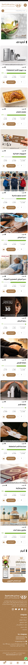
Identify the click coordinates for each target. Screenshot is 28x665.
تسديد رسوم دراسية (19, 196)
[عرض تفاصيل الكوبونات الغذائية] (14, 139)
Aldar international (10, 654)
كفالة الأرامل (21, 363)
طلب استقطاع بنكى (21, 625)
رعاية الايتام (22, 321)
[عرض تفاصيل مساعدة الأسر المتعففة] (14, 432)
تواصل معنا (24, 617)
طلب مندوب (23, 627)
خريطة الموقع (23, 620)
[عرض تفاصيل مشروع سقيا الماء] (14, 516)
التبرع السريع (11, 82)
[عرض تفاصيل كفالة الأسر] (14, 390)
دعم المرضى (21, 237)
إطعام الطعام (21, 112)
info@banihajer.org (20, 641)
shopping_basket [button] (4, 663)
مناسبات (24, 629)
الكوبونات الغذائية (19, 154)
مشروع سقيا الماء (19, 530)
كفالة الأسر (22, 405)
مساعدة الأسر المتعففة (17, 446)
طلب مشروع (23, 622)
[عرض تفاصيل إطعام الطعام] (14, 98)
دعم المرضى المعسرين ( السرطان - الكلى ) (14, 279)
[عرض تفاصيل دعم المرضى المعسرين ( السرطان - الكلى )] (14, 265)
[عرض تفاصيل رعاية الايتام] (14, 307)
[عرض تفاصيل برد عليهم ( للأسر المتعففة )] (14, 56)
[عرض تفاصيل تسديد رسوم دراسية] (14, 181)
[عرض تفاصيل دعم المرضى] (14, 223)
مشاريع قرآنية (21, 488)
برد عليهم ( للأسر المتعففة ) (16, 70)
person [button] (11, 663)
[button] (3, 26)
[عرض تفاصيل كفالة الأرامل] (14, 348)
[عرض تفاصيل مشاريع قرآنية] (14, 474)
